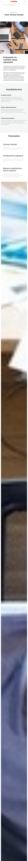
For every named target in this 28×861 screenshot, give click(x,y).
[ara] (2, 2)
